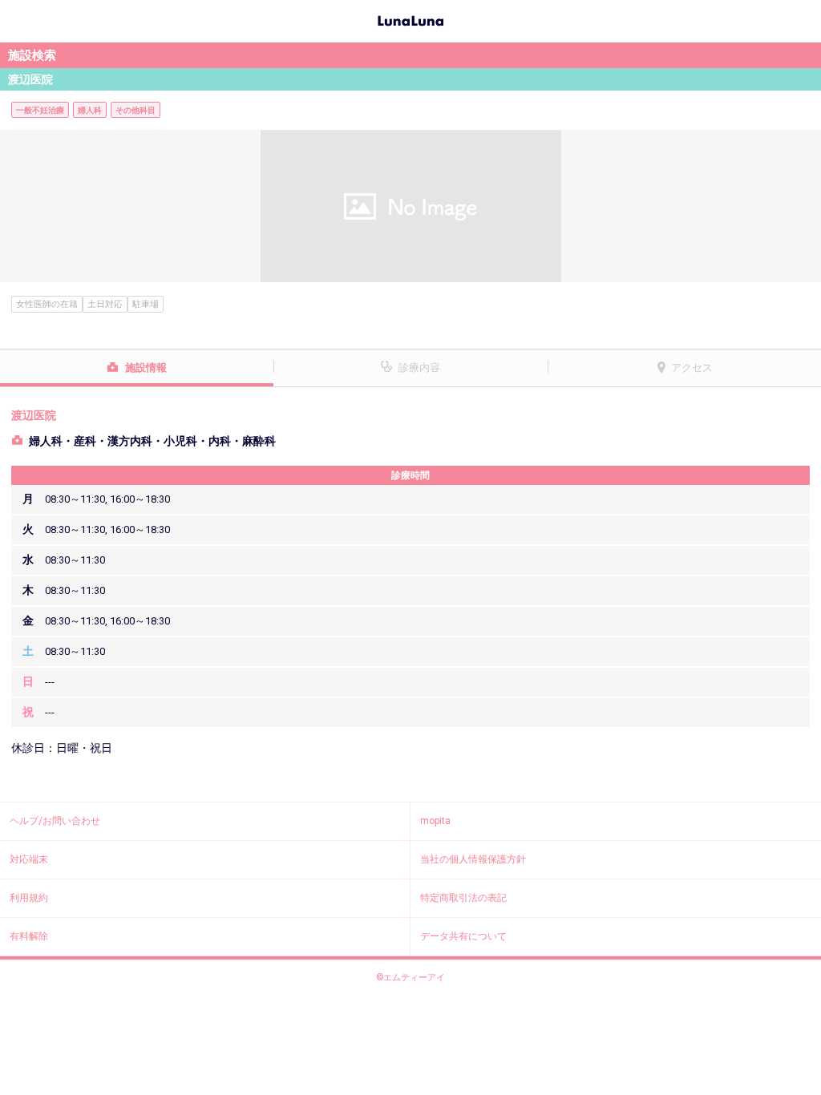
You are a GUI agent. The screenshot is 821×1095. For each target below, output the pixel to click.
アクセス (692, 368)
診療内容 (419, 368)
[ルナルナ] (410, 19)
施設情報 (146, 368)
